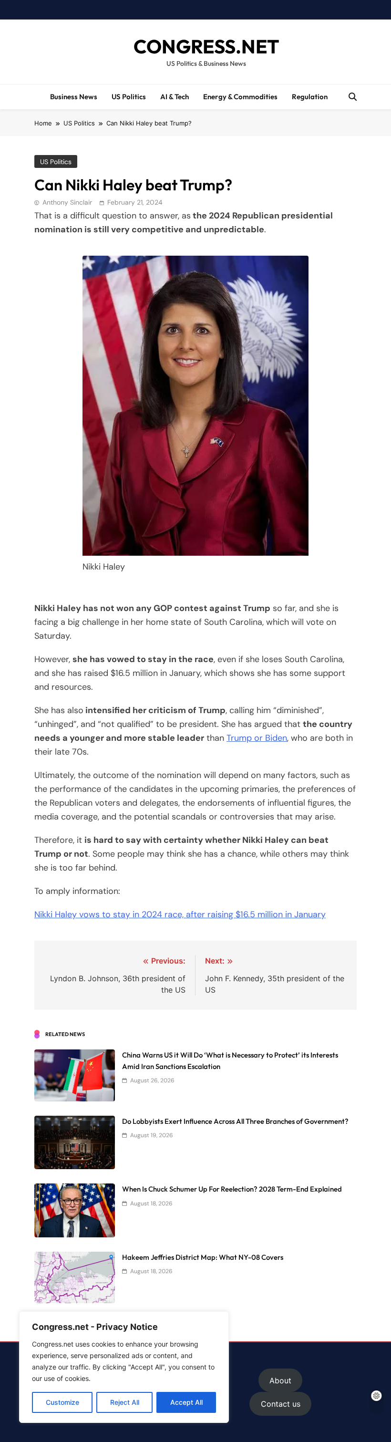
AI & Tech (174, 96)
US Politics (129, 96)
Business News (73, 96)
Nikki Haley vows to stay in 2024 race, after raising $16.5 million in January (180, 914)
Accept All (186, 1402)
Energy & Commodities (240, 96)
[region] (124, 1367)
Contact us (280, 1404)
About (280, 1380)
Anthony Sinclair (67, 202)
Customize (62, 1402)
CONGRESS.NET (206, 46)
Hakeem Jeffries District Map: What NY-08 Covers (202, 1257)
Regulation (310, 96)
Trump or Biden (256, 738)
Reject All (124, 1402)
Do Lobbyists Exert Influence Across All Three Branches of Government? (235, 1121)
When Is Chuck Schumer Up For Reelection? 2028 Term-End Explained (232, 1188)
